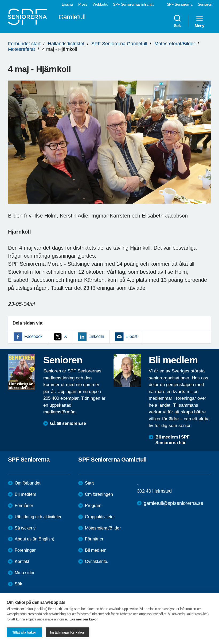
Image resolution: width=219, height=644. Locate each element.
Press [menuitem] (82, 4)
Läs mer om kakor (83, 619)
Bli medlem (25, 494)
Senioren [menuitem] (205, 4)
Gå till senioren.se (68, 423)
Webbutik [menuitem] (100, 4)
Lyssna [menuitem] (67, 4)
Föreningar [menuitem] (25, 550)
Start (89, 483)
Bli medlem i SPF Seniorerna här (172, 440)
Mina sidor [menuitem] (24, 572)
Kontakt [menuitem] (22, 561)
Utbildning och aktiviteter (38, 517)
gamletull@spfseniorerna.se (173, 503)
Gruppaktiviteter (100, 517)
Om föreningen (99, 494)
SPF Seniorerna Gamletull (119, 43)
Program (93, 505)
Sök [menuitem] (177, 25)
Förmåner (24, 505)
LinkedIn (96, 336)
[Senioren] (21, 372)
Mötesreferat (21, 49)
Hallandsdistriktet (66, 43)
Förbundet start (24, 43)
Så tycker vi (26, 528)
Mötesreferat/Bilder (174, 43)
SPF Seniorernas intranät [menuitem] (133, 4)
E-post (131, 336)
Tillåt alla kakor (24, 632)
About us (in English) (34, 539)
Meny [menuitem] (199, 25)
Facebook (33, 336)
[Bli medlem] (127, 370)
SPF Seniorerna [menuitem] (180, 4)
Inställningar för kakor (67, 632)
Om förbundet (27, 483)
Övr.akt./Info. (96, 561)
